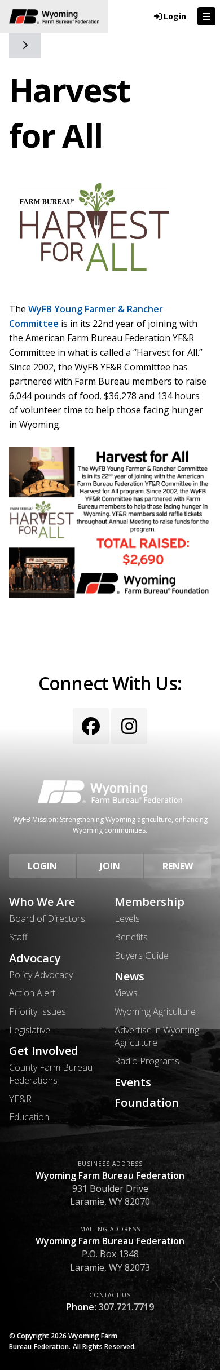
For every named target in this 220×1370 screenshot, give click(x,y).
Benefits (131, 937)
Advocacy (35, 958)
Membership (149, 902)
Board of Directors (47, 918)
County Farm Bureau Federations (51, 1073)
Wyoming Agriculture (155, 1011)
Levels (127, 918)
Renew (177, 866)
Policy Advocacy (41, 975)
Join (110, 866)
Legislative (29, 1030)
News (129, 976)
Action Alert (32, 993)
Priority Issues (37, 1011)
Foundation (147, 1102)
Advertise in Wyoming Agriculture (157, 1036)
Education (29, 1117)
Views (126, 993)
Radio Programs (147, 1061)
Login (42, 866)
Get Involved (43, 1051)
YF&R (20, 1099)
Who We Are (42, 902)
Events (133, 1082)
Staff (18, 937)
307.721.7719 (126, 1307)
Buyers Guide (142, 955)
